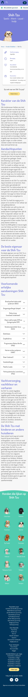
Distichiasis (6, 334)
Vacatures (14, 637)
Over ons (14, 633)
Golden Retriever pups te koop (14, 610)
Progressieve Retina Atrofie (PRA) (13, 344)
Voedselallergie (8, 362)
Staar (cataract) (8, 357)
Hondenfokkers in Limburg (14, 659)
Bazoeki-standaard (14, 635)
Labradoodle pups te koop (14, 614)
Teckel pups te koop (14, 624)
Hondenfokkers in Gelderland (14, 665)
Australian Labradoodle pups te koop (14, 608)
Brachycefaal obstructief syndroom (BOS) (13, 302)
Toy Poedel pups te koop (14, 616)
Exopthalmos (7, 338)
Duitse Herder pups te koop (14, 620)
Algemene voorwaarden (8, 685)
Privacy (16, 685)
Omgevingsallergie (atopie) (12, 308)
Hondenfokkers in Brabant (14, 661)
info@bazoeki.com (14, 641)
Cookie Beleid (22, 685)
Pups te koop (14, 629)
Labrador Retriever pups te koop (14, 612)
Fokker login (14, 669)
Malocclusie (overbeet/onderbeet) (13, 314)
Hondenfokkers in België (14, 657)
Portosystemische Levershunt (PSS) (13, 372)
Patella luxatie (7, 367)
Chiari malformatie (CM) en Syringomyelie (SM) (13, 321)
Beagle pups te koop (14, 622)
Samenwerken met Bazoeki (14, 639)
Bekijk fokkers (14, 94)
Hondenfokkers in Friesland (14, 663)
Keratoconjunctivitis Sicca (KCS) (13, 328)
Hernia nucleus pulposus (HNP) (13, 351)
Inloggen (14, 650)
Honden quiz (14, 631)
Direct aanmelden (14, 648)
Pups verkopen (14, 646)
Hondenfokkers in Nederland (14, 655)
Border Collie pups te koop (14, 618)
